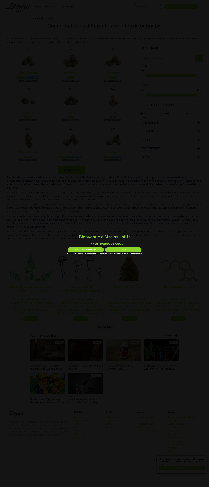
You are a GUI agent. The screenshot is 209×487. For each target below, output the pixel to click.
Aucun (123, 250)
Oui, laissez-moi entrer (85, 250)
